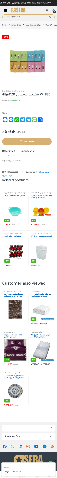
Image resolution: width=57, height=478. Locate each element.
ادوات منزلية (16, 25)
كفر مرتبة (38, 291)
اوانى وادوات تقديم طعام (37, 194)
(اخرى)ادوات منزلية (33, 25)
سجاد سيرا (17, 291)
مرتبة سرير (34, 332)
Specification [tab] (28, 151)
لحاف (13, 332)
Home (4, 25)
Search (50, 17)
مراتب (32, 291)
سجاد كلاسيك (9, 373)
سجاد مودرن (8, 291)
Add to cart (29, 141)
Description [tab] (8, 151)
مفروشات (7, 332)
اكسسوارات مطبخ (8, 234)
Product (7, 467)
